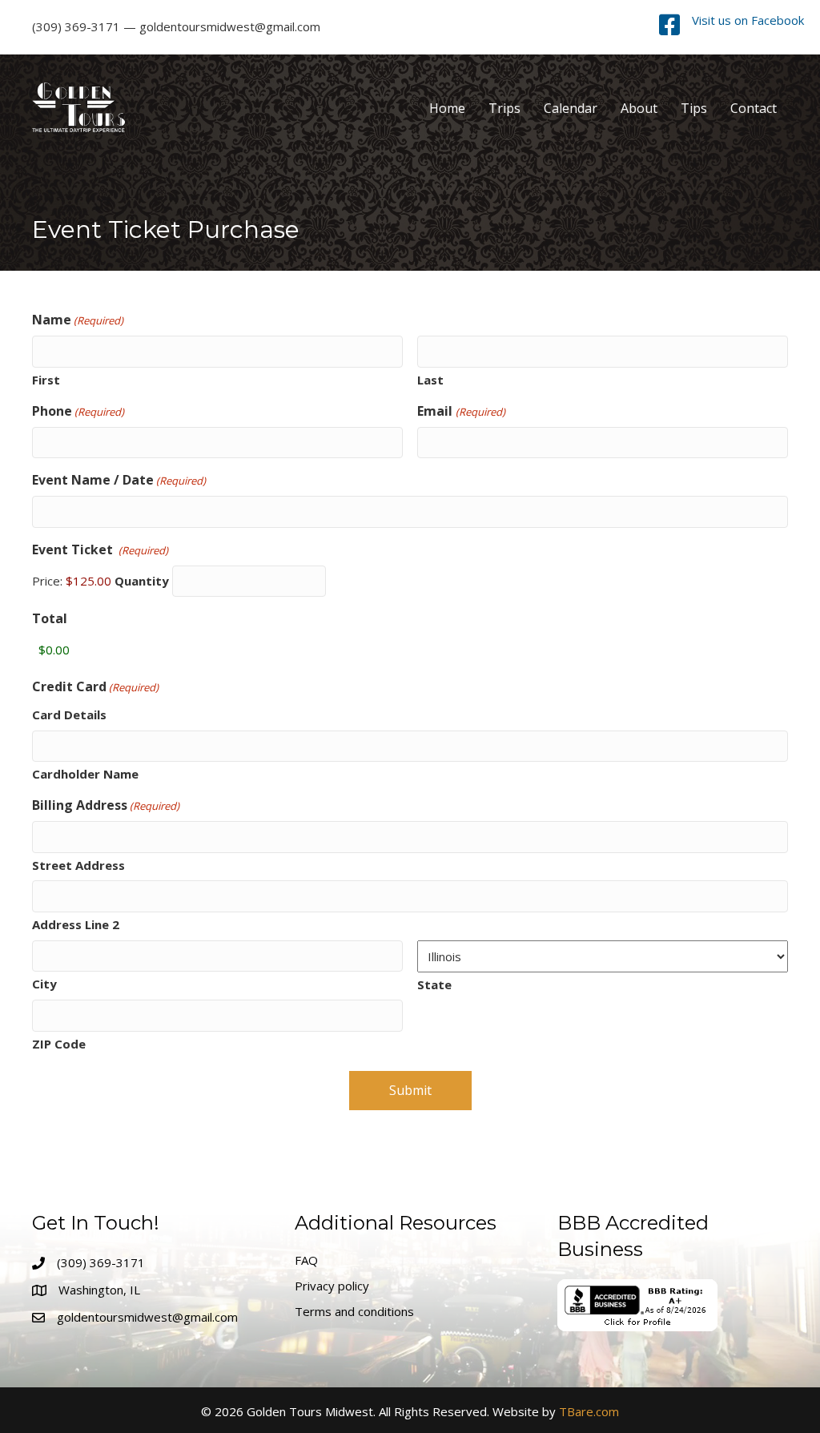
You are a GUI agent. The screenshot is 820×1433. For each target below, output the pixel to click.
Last (430, 380)
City (44, 984)
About (639, 108)
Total (49, 618)
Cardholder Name (85, 774)
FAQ (306, 1260)
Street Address (78, 865)
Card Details (69, 714)
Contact (753, 108)
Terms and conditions (354, 1311)
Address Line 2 (75, 924)
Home (447, 108)
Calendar (570, 108)
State (434, 984)
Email (460, 411)
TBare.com (589, 1411)
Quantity (142, 581)
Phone (78, 411)
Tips (694, 108)
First (46, 380)
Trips (504, 108)
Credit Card (95, 686)
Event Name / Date (119, 480)
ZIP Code (59, 1044)
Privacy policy (332, 1286)
